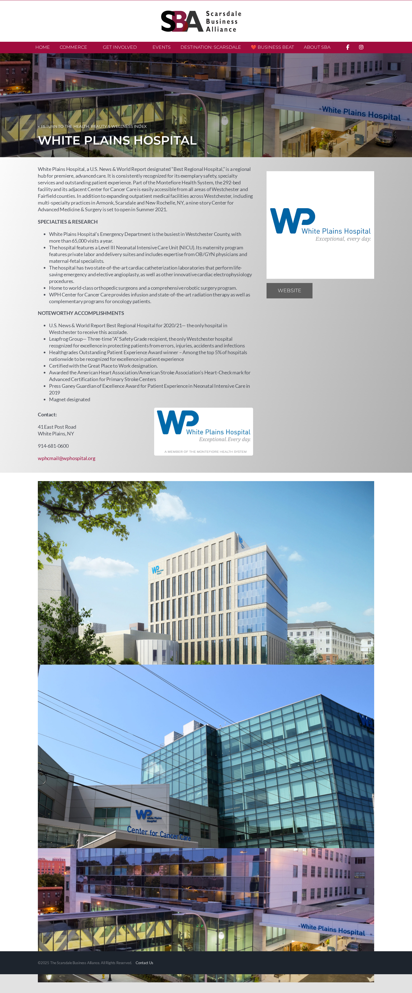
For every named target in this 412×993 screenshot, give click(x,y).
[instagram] (335, 289)
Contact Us (144, 962)
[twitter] (350, 289)
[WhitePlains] (320, 174)
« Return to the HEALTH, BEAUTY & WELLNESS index (92, 126)
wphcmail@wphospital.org (66, 458)
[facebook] (321, 289)
